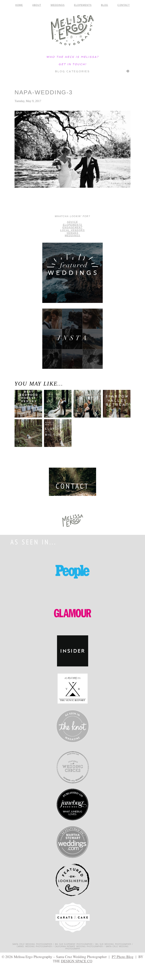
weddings (72, 235)
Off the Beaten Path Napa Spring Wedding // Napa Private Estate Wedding (27, 205)
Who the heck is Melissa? (72, 56)
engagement (72, 227)
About (36, 5)
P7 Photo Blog (122, 956)
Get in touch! (72, 64)
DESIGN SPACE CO (76, 961)
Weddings (58, 5)
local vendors (72, 230)
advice (72, 222)
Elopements (83, 5)
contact (123, 5)
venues (72, 233)
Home (19, 5)
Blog (104, 5)
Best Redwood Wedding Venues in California (27, 409)
